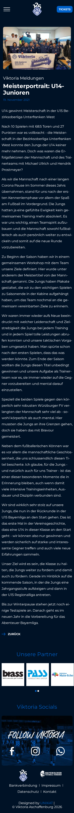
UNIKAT (46, 803)
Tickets (65, 9)
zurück (14, 634)
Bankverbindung (23, 785)
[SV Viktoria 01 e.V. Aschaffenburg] (37, 9)
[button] (36, 691)
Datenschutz (28, 792)
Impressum (51, 785)
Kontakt (50, 792)
